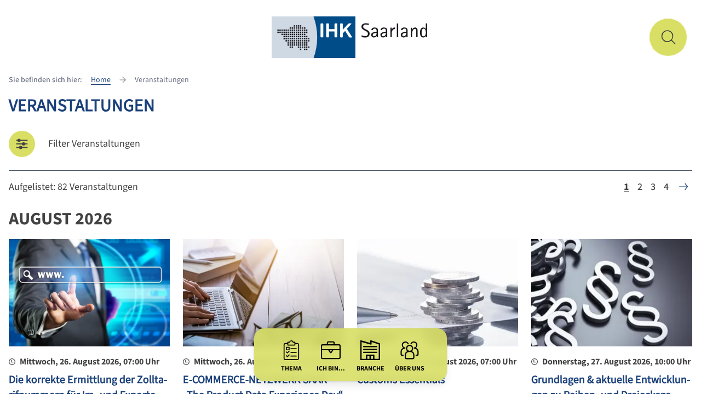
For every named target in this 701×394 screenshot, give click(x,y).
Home (101, 79)
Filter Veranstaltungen (94, 143)
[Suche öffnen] (668, 37)
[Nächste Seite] (683, 186)
